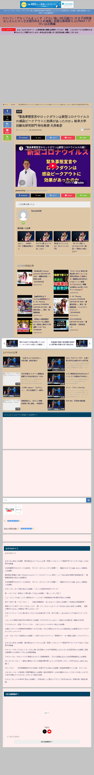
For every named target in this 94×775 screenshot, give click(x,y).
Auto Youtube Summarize (36, 190)
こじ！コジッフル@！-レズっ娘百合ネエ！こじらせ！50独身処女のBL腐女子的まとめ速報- (38, 597)
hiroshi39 (87, 129)
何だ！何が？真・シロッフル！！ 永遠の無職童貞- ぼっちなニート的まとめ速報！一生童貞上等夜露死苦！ (45, 602)
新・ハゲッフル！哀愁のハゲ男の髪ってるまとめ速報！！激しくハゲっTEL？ (33, 593)
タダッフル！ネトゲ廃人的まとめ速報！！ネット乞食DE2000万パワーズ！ (32, 589)
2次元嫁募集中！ (47, 742)
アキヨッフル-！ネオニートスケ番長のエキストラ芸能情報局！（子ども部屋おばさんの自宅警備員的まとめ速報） (46, 656)
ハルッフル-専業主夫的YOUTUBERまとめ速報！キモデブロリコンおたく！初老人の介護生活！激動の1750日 (44, 620)
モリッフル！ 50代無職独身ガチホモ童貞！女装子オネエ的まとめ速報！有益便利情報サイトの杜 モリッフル (46, 668)
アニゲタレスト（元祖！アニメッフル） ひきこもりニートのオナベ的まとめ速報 (34, 624)
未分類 (19, 111)
